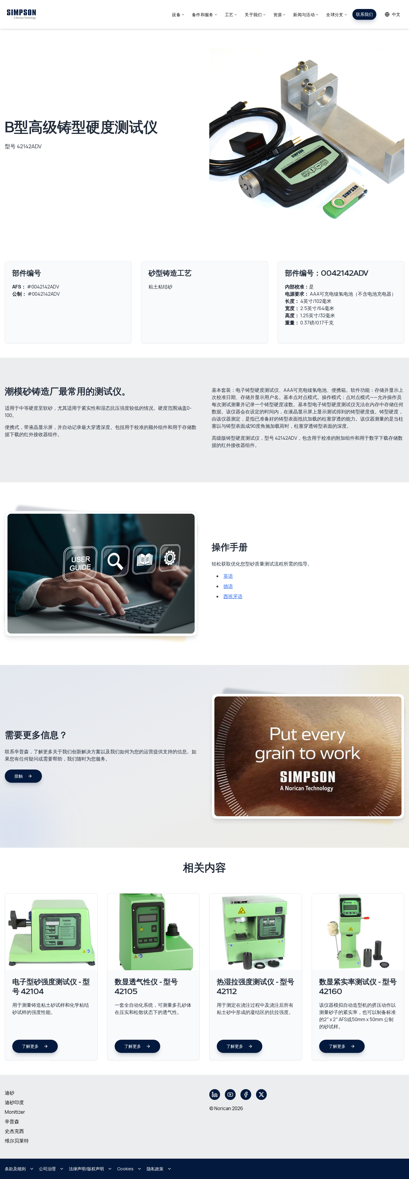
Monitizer (15, 1112)
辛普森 (12, 1121)
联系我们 (364, 14)
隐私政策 (155, 1169)
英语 (228, 576)
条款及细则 (15, 1169)
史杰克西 (14, 1131)
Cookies (125, 1169)
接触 (18, 776)
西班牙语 (233, 596)
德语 (228, 586)
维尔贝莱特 (17, 1140)
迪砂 (9, 1092)
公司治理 (47, 1169)
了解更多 (30, 1046)
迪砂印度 (14, 1102)
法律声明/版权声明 (86, 1169)
